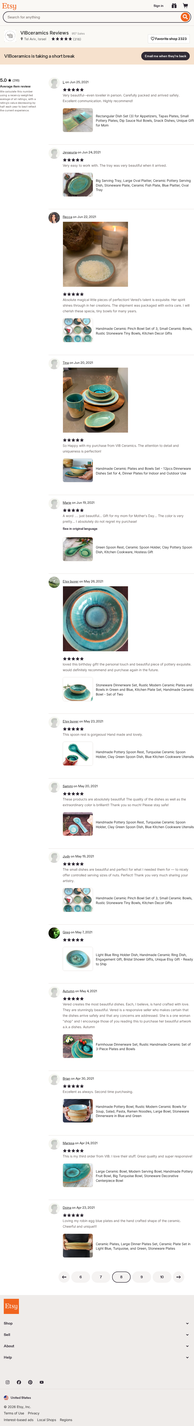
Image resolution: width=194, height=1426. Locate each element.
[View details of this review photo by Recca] (95, 254)
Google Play (55, 1371)
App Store (20, 1371)
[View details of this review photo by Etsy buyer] (95, 618)
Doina (67, 1207)
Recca (67, 217)
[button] (17, 1398)
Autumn (69, 991)
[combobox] (91, 17)
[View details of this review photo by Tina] (95, 400)
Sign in (158, 6)
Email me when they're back (165, 56)
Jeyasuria (70, 152)
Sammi (68, 786)
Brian (66, 1078)
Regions (66, 1420)
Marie (67, 502)
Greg (66, 932)
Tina (66, 363)
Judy (66, 856)
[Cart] (185, 5)
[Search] (185, 17)
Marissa (68, 1143)
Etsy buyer (71, 581)
